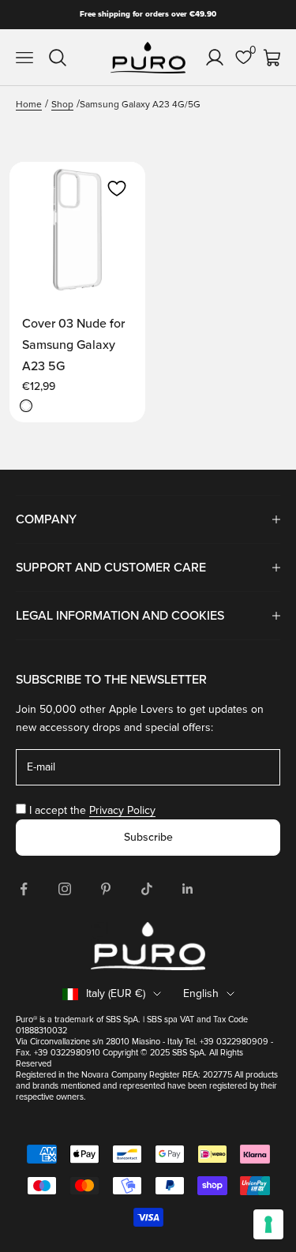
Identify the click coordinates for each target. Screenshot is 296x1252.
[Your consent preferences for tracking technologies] (268, 1224)
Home (29, 105)
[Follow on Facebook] (24, 889)
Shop (62, 105)
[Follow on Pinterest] (106, 889)
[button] (116, 189)
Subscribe (148, 837)
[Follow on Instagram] (65, 889)
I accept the (92, 810)
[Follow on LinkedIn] (188, 889)
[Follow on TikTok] (147, 889)
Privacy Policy (122, 810)
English (201, 993)
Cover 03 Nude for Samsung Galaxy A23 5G (73, 345)
